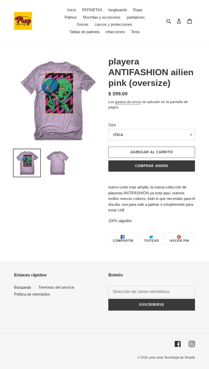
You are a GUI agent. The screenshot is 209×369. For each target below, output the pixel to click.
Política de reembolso (32, 294)
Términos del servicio (56, 287)
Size (112, 125)
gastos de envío (128, 102)
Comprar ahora (151, 166)
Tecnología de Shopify (179, 357)
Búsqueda (22, 287)
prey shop (156, 357)
